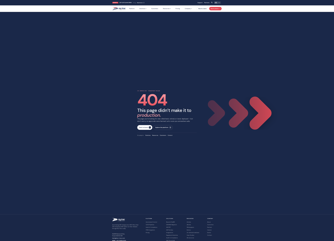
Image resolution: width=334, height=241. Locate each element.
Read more (140, 2)
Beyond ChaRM (170, 222)
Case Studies (190, 235)
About (209, 222)
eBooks (189, 224)
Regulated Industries (172, 235)
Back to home (143, 127)
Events (209, 232)
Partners (206, 2)
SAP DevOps (169, 230)
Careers (209, 230)
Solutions (142, 8)
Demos (189, 230)
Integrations (169, 232)
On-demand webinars (193, 232)
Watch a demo (202, 8)
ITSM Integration (150, 230)
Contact (170, 135)
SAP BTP (168, 227)
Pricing (178, 8)
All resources (190, 238)
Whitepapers (190, 227)
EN (216, 2)
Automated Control (151, 222)
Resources (167, 8)
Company (188, 8)
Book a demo (215, 8)
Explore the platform (161, 127)
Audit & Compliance (151, 227)
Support (200, 2)
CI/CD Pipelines (150, 224)
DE (219, 2)
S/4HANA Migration (171, 224)
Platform (131, 8)
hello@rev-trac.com (118, 238)
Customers (154, 8)
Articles (189, 222)
